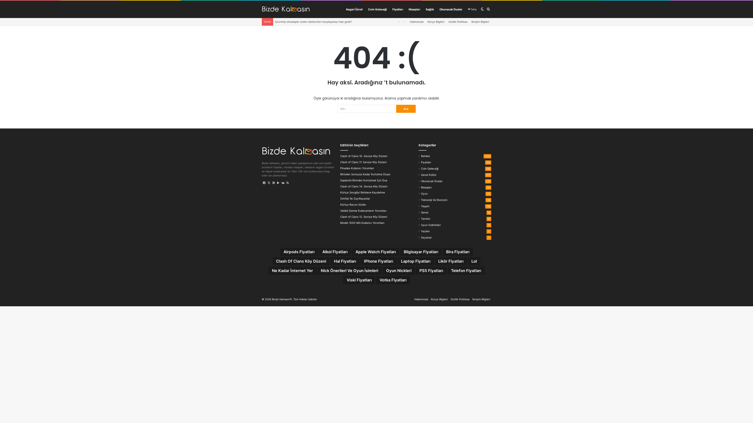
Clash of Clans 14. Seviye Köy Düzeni (363, 186)
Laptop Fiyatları (415, 261)
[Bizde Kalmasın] (286, 9)
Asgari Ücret (354, 9)
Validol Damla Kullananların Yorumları (363, 210)
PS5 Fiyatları (431, 270)
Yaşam (425, 206)
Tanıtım (425, 218)
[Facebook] (264, 183)
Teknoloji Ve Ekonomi (434, 200)
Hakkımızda (417, 21)
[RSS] (287, 183)
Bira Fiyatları (457, 251)
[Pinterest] (273, 183)
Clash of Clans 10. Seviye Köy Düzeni (363, 156)
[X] (268, 183)
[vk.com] (283, 183)
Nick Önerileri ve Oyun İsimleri (349, 270)
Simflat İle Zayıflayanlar (355, 198)
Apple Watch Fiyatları (376, 251)
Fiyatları (397, 9)
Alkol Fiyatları (335, 251)
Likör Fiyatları (451, 261)
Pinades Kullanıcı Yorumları (357, 168)
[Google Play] (278, 183)
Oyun (424, 193)
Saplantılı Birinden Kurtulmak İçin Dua (363, 180)
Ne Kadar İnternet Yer (292, 270)
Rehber (425, 156)
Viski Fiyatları (359, 280)
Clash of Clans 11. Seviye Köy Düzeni (363, 162)
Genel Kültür (429, 174)
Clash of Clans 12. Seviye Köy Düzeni (363, 216)
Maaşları (414, 9)
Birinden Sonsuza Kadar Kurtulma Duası (365, 174)
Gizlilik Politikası (457, 21)
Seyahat (426, 237)
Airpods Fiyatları (299, 251)
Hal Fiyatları (345, 261)
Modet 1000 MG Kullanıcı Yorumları (362, 222)
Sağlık (430, 9)
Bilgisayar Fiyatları (421, 251)
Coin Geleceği (377, 9)
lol (474, 261)
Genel (424, 212)
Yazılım (425, 231)
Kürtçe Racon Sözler (353, 204)
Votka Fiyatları (393, 280)
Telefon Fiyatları (466, 270)
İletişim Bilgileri (480, 21)
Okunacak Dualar (450, 9)
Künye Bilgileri (436, 21)
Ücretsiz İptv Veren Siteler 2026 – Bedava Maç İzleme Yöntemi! (313, 21)
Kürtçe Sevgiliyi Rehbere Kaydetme (362, 192)
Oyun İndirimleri (431, 225)
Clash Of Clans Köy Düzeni (301, 261)
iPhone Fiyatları (378, 261)
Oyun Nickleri (399, 270)
